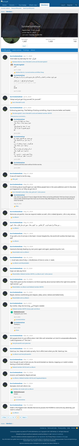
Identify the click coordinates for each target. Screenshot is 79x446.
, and (29, 62)
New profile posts (16, 8)
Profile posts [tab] (6, 50)
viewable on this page (62, 436)
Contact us (43, 428)
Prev (4, 417)
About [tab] (33, 50)
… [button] (10, 417)
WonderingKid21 (19, 65)
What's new (33, 5)
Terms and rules (52, 428)
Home (4, 5)
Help (68, 428)
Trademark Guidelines (57, 434)
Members (44, 5)
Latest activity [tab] (16, 50)
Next (24, 417)
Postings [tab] (26, 50)
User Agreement (41, 436)
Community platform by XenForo (25, 431)
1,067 (24, 41)
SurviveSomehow (16, 56)
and (20, 252)
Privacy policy (62, 428)
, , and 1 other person (28, 192)
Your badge (22, 5)
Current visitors (5, 8)
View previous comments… (18, 116)
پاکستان (37, 30)
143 (75, 41)
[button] (16, 5)
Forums (11, 5)
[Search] (76, 5)
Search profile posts (28, 8)
